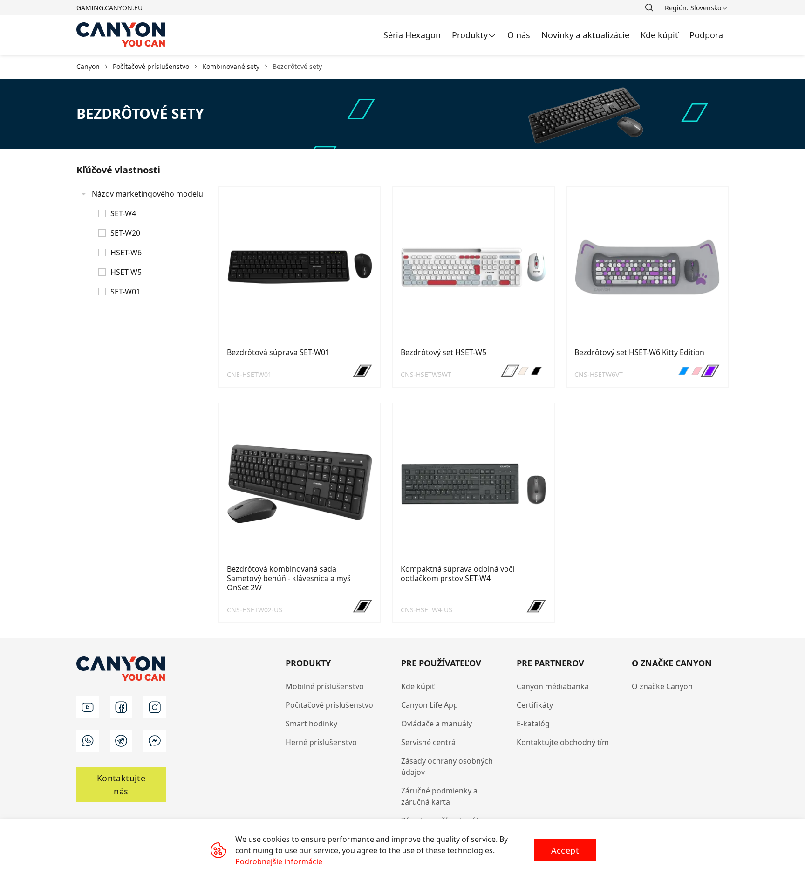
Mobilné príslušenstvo (325, 686)
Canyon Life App (429, 705)
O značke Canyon (662, 686)
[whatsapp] (87, 741)
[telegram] (121, 741)
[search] (649, 7)
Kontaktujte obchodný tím (563, 742)
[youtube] (87, 707)
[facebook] (121, 707)
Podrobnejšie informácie (278, 861)
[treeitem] (141, 242)
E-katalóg (533, 723)
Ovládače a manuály (436, 723)
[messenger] (154, 741)
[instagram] (154, 707)
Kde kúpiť (418, 686)
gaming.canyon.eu (109, 7)
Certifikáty (535, 705)
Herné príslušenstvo (321, 742)
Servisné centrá (428, 742)
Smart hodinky (311, 723)
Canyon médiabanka (553, 686)
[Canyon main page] (121, 34)
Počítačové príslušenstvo (329, 705)
